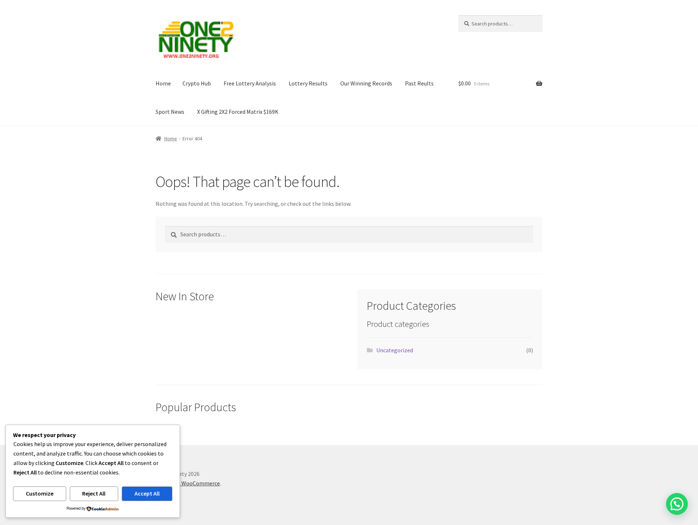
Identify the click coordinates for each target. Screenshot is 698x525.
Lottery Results (308, 83)
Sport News (170, 111)
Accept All (147, 493)
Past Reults (419, 83)
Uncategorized (394, 350)
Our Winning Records (366, 83)
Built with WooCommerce (188, 483)
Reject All (93, 493)
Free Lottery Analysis (250, 83)
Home (163, 83)
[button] (677, 504)
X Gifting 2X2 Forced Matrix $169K (237, 111)
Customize (39, 493)
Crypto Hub (196, 83)
